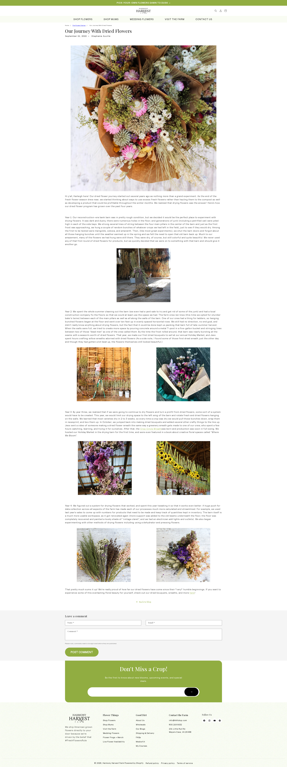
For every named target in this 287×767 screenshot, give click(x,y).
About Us (140, 720)
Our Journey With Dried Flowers (100, 25)
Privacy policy (168, 763)
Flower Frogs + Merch (113, 737)
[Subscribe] (191, 692)
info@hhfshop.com (178, 720)
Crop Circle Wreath (151, 428)
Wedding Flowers (111, 733)
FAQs (138, 737)
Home (67, 25)
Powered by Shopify (134, 763)
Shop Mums (108, 725)
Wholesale (140, 725)
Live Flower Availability (114, 742)
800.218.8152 (175, 725)
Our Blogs (140, 729)
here (192, 592)
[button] (215, 10)
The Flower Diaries (79, 25)
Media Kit (140, 742)
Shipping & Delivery (145, 733)
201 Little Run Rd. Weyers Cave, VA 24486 (180, 730)
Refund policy (152, 763)
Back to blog (145, 602)
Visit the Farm (109, 729)
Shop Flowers (109, 720)
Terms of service (185, 763)
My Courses (141, 746)
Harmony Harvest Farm (113, 763)
